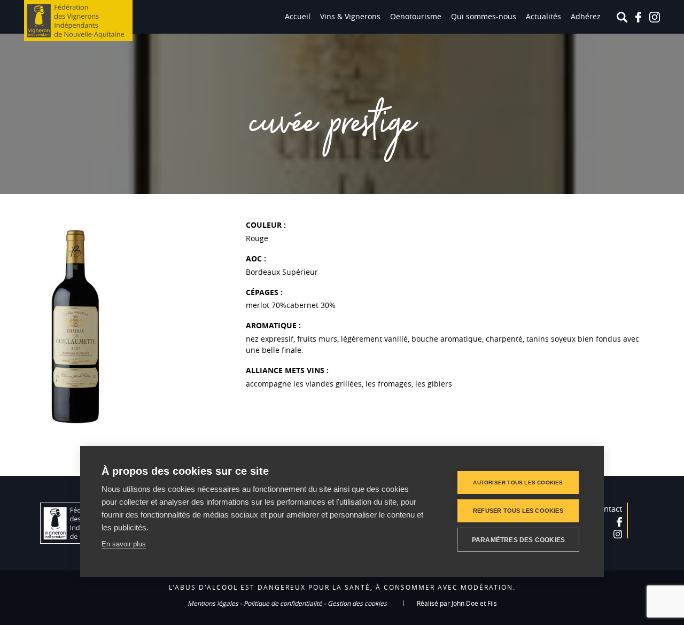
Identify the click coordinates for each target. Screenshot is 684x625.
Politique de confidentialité (283, 603)
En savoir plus (124, 544)
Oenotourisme (415, 16)
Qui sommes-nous (483, 16)
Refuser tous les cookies (518, 510)
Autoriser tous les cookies (518, 482)
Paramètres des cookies (518, 540)
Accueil (297, 16)
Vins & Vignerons (350, 16)
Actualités (543, 16)
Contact (608, 508)
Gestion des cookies (357, 603)
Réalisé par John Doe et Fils (457, 603)
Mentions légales (213, 603)
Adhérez (586, 16)
